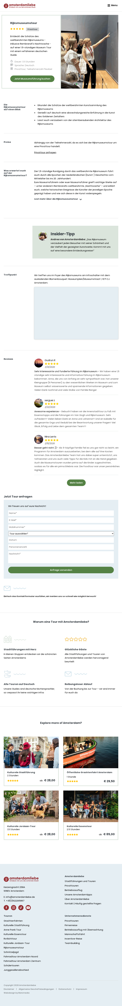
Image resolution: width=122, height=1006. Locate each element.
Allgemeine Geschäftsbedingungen (36, 989)
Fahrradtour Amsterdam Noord (21, 956)
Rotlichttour (10, 938)
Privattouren (72, 885)
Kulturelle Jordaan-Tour (17, 943)
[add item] (80, 200)
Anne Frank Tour (12, 929)
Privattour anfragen (45, 152)
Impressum (81, 989)
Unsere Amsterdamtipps (78, 894)
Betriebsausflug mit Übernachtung (84, 929)
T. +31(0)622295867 (14, 900)
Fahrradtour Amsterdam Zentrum (22, 961)
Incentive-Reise (73, 938)
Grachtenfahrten (13, 920)
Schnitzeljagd (11, 952)
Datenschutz (65, 989)
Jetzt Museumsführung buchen (32, 78)
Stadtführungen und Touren (80, 881)
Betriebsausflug (73, 890)
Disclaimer (9, 989)
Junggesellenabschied (16, 969)
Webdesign (9, 992)
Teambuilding (72, 943)
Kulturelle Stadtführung (16, 925)
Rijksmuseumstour (14, 947)
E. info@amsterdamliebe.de (19, 896)
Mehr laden (76, 482)
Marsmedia (23, 992)
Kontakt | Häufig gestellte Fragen (83, 903)
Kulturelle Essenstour (15, 934)
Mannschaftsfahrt (75, 934)
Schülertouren (11, 965)
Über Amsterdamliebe (77, 899)
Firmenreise (71, 925)
